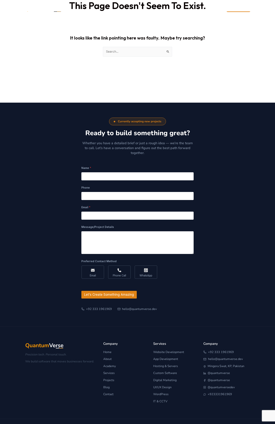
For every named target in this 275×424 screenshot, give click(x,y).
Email (85, 207)
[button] (137, 121)
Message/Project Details (97, 226)
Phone (85, 187)
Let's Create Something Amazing (109, 294)
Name (86, 167)
